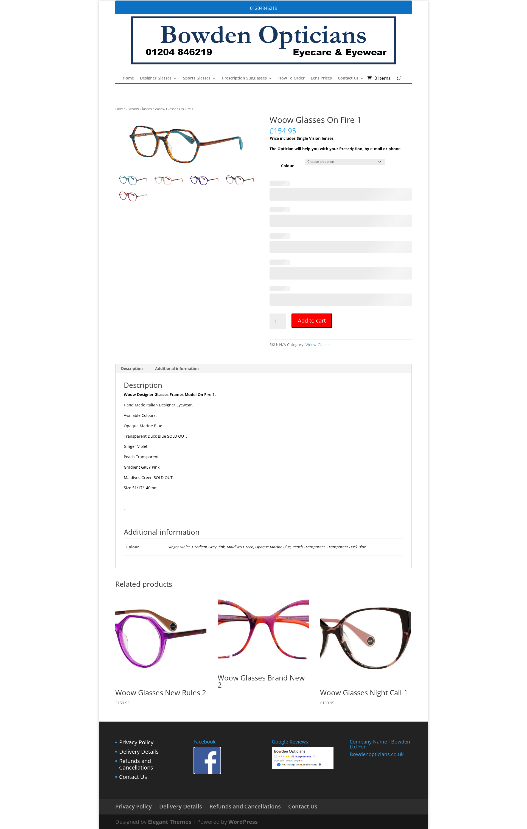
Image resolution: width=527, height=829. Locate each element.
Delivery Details (139, 751)
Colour (287, 165)
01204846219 (263, 8)
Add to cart (312, 320)
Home (128, 78)
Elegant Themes (169, 821)
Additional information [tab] (177, 368)
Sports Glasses (197, 78)
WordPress (243, 821)
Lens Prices (321, 78)
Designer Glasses (156, 78)
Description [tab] (132, 368)
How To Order (291, 78)
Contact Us (348, 78)
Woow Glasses (140, 108)
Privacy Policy (136, 742)
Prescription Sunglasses (244, 78)
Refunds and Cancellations (136, 764)
